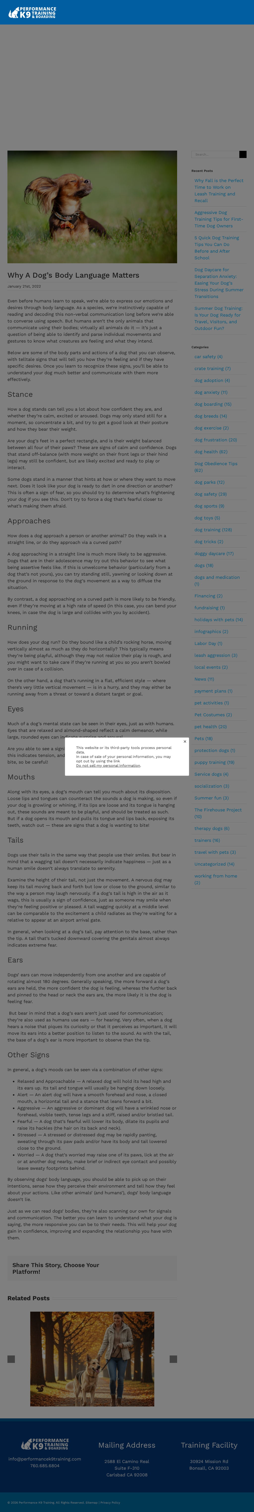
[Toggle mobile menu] (245, 7)
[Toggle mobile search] (236, 7)
